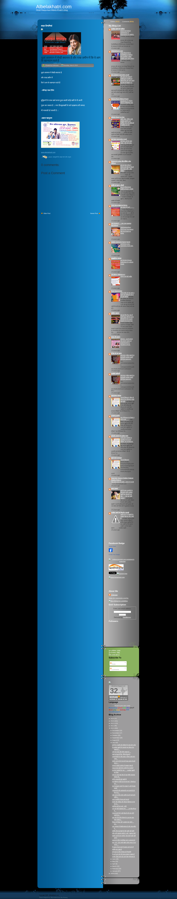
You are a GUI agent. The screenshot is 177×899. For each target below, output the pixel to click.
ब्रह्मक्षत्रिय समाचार (116, 258)
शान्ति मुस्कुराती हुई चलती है (119, 779)
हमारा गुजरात (114, 488)
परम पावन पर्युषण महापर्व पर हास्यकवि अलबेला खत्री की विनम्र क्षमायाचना (127, 357)
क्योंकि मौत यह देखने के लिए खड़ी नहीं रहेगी (123, 831)
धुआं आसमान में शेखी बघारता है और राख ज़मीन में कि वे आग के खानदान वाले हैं (70, 59)
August (114, 740)
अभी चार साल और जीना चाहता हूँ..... (121, 752)
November (115, 733)
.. (48, 152)
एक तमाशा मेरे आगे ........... (127, 207)
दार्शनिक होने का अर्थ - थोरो (119, 806)
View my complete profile (119, 598)
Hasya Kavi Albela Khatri (119, 99)
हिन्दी (127, 710)
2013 (112, 721)
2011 (112, 726)
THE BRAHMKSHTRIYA (119, 205)
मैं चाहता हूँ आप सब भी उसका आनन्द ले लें (123, 847)
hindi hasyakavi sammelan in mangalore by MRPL (127, 32)
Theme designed (43, 897)
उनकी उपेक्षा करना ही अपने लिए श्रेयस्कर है (123, 857)
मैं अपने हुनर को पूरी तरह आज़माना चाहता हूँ (123, 854)
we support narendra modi (120, 75)
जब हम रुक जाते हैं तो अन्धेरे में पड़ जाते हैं (122, 768)
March (114, 866)
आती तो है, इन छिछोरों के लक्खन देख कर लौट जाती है (127, 516)
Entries (113, 21)
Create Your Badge (114, 554)
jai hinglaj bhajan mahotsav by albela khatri (127, 262)
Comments (125, 21)
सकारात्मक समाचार (116, 395)
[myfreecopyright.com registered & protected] (122, 561)
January (115, 871)
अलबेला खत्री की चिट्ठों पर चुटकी (120, 512)
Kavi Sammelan (116, 291)
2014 (112, 718)
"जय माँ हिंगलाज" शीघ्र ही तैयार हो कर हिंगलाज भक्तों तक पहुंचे (127, 399)
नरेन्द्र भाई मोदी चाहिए (126, 276)
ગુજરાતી (120, 708)
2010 (112, 728)
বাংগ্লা (124, 708)
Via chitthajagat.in (114, 712)
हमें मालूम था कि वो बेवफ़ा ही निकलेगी (121, 852)
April (114, 864)
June (114, 859)
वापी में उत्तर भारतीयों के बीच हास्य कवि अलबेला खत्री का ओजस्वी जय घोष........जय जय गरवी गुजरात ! (127, 494)
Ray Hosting (64, 897)
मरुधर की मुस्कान (115, 337)
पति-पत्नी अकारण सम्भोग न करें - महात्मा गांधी (123, 833)
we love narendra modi (119, 139)
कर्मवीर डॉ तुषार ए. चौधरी (117, 185)
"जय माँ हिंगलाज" (125, 460)
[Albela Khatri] (111, 552)
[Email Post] (41, 157)
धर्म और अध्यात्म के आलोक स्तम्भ (119, 436)
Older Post (46, 213)
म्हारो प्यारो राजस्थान (116, 458)
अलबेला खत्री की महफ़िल (118, 29)
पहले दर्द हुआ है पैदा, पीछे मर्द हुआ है (121, 754)
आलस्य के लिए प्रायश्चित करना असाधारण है (123, 840)
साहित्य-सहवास (115, 313)
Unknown (114, 595)
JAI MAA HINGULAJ (118, 274)
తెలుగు (111, 710)
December (115, 730)
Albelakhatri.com (54, 6)
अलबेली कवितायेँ (115, 373)
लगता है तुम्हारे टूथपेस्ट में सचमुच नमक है (122, 765)
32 (114, 691)
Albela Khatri (112, 546)
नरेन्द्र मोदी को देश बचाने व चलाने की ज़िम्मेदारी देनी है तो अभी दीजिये (127, 295)
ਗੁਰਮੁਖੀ (132, 708)
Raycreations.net (55, 897)
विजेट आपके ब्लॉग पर (114, 655)
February (115, 869)
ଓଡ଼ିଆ (128, 708)
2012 (112, 723)
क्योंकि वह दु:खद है (117, 849)
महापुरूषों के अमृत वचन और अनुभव (62, 157)
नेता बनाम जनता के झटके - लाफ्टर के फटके (122, 482)
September (116, 738)
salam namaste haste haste (120, 242)
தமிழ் (114, 710)
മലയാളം (123, 710)
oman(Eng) (113, 708)
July (113, 742)
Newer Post (94, 213)
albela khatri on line (118, 117)
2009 (112, 873)
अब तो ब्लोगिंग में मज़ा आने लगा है (120, 799)
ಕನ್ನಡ (118, 710)
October (115, 735)
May (113, 861)
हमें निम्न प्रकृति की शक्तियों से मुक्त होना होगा (124, 745)
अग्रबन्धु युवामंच (115, 416)
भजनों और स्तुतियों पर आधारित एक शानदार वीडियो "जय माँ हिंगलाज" (127, 440)
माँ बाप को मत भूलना (116, 353)
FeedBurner (127, 617)
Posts (113, 664)
